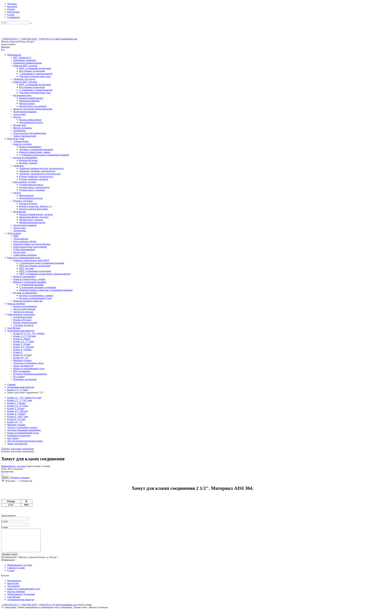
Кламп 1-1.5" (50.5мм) (24, 336)
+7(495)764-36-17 (10, 39)
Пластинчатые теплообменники (29, 133)
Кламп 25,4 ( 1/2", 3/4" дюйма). (29, 333)
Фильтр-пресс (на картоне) (33, 106)
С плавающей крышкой (31, 284)
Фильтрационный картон (32, 222)
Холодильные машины (25, 111)
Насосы (17, 117)
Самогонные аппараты (25, 255)
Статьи (10, 14)
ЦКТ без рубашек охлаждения (34, 265)
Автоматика (19, 130)
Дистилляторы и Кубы (24, 241)
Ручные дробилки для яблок (33, 179)
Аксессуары (19, 114)
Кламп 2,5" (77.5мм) (17, 405)
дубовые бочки (21, 141)
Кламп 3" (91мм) (21, 344)
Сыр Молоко (13, 597)
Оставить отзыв (9, 554)
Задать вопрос (8, 44)
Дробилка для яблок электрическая (37, 171)
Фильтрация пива (22, 95)
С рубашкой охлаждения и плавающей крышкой (44, 155)
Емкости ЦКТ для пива (25, 65)
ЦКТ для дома (26, 268)
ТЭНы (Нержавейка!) (24, 249)
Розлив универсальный (25, 322)
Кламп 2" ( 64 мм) (16, 403)
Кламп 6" (18, 352)
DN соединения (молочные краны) (25, 441)
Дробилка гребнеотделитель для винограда (41, 168)
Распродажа (13, 12)
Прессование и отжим (24, 182)
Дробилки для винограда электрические (40, 173)
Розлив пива (19, 125)
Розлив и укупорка (23, 201)
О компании (13, 17)
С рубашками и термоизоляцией (35, 73)
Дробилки (18, 165)
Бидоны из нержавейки (25, 157)
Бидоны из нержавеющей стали (35, 298)
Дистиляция (13, 586)
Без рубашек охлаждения (32, 71)
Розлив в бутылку (28, 203)
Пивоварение (14, 580)
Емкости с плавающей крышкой (29, 282)
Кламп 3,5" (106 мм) (23, 347)
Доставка (12, 3)
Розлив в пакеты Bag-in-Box (33, 209)
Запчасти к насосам (23, 311)
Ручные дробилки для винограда (36, 176)
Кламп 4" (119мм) (22, 349)
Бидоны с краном (28, 163)
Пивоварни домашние (24, 60)
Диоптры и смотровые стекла (28, 363)
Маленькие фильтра (29, 100)
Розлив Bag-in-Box (22, 317)
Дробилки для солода (24, 79)
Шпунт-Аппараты (22, 128)
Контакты (12, 6)
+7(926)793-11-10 (46, 39)
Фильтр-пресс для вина (31, 219)
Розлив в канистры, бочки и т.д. (35, 206)
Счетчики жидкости (23, 325)
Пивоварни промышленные (27, 63)
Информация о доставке (19, 565)
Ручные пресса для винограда (34, 187)
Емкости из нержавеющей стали (23, 588)
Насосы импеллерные (30, 119)
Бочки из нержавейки (24, 276)
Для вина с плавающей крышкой (36, 149)
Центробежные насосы (31, 122)
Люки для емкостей (23, 365)
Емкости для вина (22, 144)
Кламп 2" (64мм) (21, 338)
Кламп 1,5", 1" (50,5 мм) (19, 400)
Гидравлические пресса (31, 184)
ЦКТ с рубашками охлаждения (35, 68)
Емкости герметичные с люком (29, 279)
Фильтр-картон (27, 103)
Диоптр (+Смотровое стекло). (22, 427)
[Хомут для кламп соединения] (17, 448)
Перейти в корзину (20, 477)
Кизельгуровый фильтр (31, 98)
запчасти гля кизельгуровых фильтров (32, 109)
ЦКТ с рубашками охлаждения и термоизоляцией (44, 274)
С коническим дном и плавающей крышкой (41, 263)
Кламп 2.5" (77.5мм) (23, 341)
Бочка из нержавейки (30, 146)
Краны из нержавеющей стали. (23, 433)
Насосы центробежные (25, 306)
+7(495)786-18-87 (28, 39)
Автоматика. (19, 230)
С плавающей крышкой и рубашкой (37, 287)
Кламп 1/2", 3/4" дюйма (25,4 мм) (24, 397)
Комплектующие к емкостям (27, 301)
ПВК (15, 236)
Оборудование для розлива (21, 594)
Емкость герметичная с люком (34, 152)
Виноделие (13, 583)
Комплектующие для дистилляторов (32, 244)
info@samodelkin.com (66, 39)
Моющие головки (22, 360)
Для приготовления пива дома (35, 76)
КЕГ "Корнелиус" (22, 57)
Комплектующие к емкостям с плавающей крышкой (46, 290)
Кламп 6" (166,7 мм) (17, 416)
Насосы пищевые (16, 591)
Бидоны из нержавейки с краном (36, 295)
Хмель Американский (24, 136)
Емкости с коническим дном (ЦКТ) (31, 260)
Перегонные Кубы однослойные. (30, 247)
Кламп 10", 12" (21, 357)
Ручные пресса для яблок (32, 190)
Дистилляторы (20, 238)
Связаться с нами (16, 567)
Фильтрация (19, 211)
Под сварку (19, 376)
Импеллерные (26, 195)
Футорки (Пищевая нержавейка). (30, 374)
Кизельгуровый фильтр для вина (36, 214)
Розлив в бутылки (22, 320)
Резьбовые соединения (25, 379)
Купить (5, 478)
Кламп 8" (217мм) (22, 355)
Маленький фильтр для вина (33, 217)
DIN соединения (21, 371)
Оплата (11, 9)
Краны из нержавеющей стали (29, 368)
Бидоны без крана (28, 160)
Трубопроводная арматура (20, 599)
